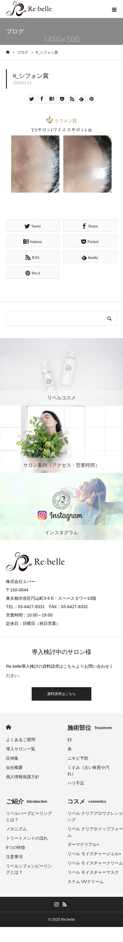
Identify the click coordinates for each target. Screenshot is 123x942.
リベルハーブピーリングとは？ (29, 816)
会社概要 (14, 767)
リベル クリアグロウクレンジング (95, 816)
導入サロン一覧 (20, 748)
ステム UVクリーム (85, 881)
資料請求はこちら (61, 694)
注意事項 (14, 856)
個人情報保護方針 (22, 776)
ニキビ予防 (77, 758)
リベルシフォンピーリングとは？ (29, 869)
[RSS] (64, 904)
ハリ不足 (75, 783)
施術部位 (89, 727)
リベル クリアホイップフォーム (95, 831)
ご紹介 (26, 801)
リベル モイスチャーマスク (93, 872)
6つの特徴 (15, 847)
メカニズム (16, 828)
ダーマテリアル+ (83, 844)
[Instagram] (56, 904)
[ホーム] (8, 52)
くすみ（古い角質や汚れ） (88, 770)
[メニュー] (114, 9)
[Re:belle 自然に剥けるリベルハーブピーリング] (29, 8)
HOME (8, 727)
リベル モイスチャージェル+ (94, 853)
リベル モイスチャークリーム (95, 863)
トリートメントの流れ (27, 838)
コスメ (86, 801)
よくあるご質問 (20, 739)
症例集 (12, 758)
